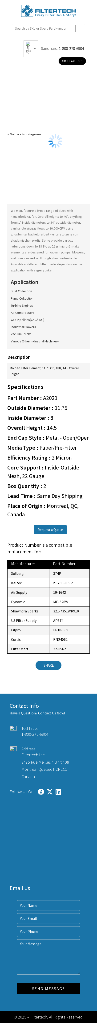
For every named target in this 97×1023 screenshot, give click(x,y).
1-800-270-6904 (71, 48)
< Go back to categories (24, 134)
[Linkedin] (58, 791)
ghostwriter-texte (64, 258)
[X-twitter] (50, 791)
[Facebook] (41, 791)
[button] (50, 529)
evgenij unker (43, 270)
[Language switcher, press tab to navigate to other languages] (31, 48)
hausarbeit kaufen (23, 216)
